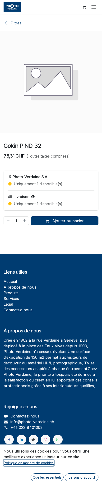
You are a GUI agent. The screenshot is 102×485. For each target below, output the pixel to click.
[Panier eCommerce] (84, 7)
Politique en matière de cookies (29, 463)
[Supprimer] (8, 221)
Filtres (15, 23)
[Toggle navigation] (93, 7)
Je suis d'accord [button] (82, 477)
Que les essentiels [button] (47, 477)
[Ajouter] (25, 221)
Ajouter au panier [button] (67, 220)
